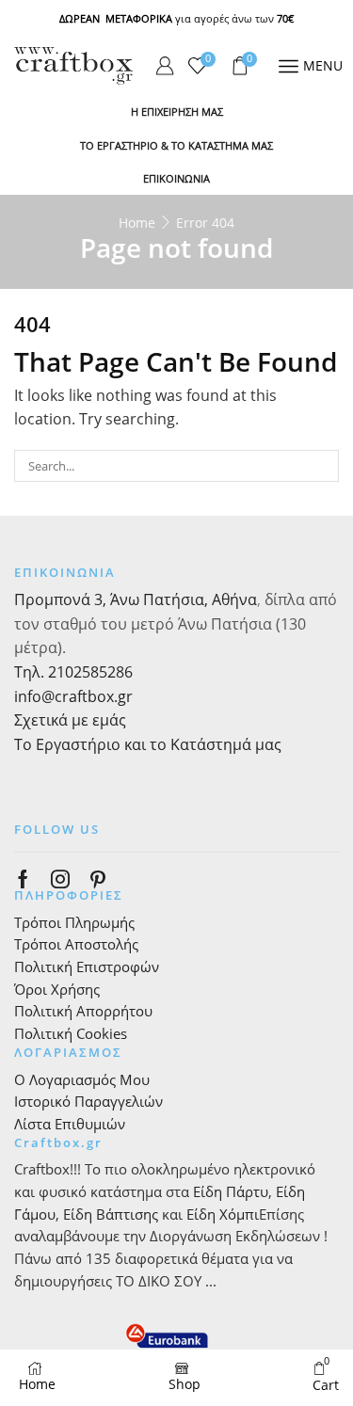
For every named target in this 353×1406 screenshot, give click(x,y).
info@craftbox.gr (73, 696)
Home (137, 223)
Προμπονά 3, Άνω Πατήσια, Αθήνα (135, 599)
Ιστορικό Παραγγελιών (88, 1101)
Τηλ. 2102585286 (73, 672)
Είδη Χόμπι (222, 1214)
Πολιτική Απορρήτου (83, 1010)
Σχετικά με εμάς (70, 720)
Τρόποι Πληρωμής (74, 922)
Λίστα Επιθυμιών (69, 1123)
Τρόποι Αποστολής (76, 944)
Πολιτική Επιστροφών (86, 966)
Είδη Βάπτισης (110, 1214)
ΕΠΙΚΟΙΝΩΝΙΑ (176, 178)
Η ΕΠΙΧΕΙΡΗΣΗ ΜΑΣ (177, 111)
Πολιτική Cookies (70, 1033)
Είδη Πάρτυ (230, 1191)
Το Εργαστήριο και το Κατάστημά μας (147, 744)
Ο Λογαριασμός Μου (82, 1079)
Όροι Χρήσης (57, 989)
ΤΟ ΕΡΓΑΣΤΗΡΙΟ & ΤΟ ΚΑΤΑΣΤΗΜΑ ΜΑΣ (176, 145)
